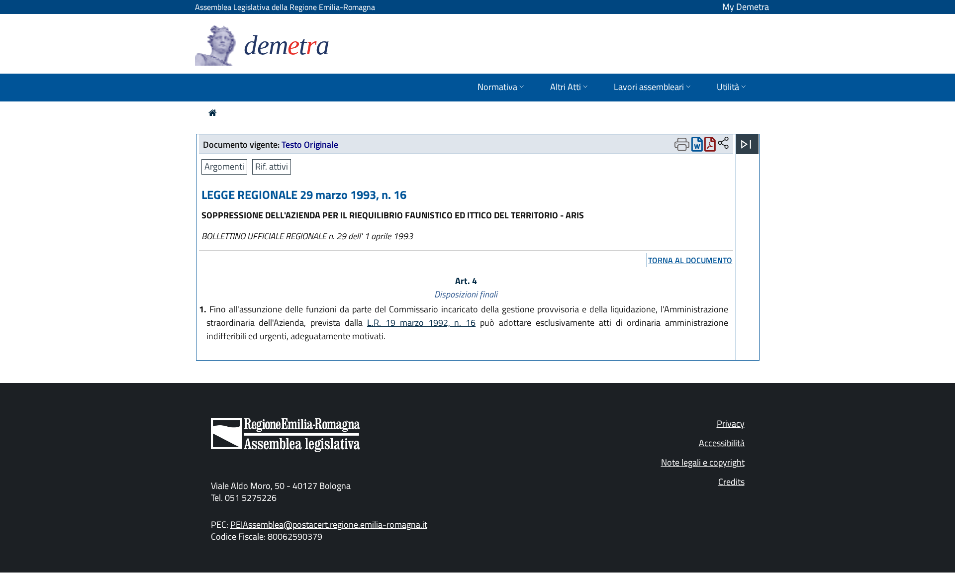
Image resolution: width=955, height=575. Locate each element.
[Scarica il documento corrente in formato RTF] (697, 146)
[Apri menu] (746, 144)
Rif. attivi (271, 166)
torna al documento (690, 260)
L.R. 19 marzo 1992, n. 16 (421, 322)
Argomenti (224, 166)
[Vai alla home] (212, 112)
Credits (731, 481)
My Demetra (745, 6)
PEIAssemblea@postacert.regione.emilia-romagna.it (328, 524)
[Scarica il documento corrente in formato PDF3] (710, 146)
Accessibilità (722, 443)
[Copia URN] (723, 143)
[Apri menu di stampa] (681, 144)
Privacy (731, 423)
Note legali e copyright (703, 462)
